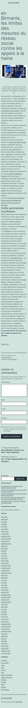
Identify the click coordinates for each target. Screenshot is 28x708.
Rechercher (4, 475)
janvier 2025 (5, 563)
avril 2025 (4, 556)
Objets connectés (6, 677)
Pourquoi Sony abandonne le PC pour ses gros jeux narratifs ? (13, 490)
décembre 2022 (6, 624)
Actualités (4, 660)
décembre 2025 (6, 536)
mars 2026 (4, 529)
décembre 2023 (6, 595)
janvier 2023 (5, 621)
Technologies (5, 689)
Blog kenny (14, 3)
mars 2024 (4, 587)
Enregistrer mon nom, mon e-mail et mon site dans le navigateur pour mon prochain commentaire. (15, 429)
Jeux (2, 672)
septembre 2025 (6, 543)
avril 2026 (4, 526)
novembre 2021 (6, 653)
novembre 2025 (6, 539)
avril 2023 (4, 614)
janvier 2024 (5, 592)
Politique (14, 359)
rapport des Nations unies (17, 142)
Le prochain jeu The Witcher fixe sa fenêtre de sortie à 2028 (11, 487)
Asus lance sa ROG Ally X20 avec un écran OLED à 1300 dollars (14, 494)
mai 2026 (4, 524)
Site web (4, 418)
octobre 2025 (5, 541)
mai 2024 (4, 582)
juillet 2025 (4, 548)
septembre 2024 (6, 573)
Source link (5, 344)
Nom (3, 400)
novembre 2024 (6, 568)
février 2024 (5, 590)
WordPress (19, 702)
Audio (3, 665)
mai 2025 (4, 553)
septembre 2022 (6, 631)
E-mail (3, 409)
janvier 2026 (5, 534)
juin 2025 (4, 551)
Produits (3, 682)
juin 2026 (4, 522)
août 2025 (4, 546)
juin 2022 (4, 638)
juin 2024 (4, 580)
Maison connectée (6, 675)
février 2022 (5, 646)
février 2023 (5, 619)
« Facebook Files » (16, 258)
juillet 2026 (4, 519)
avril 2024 (4, 585)
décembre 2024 (6, 565)
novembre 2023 (6, 597)
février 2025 (5, 561)
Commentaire (5, 382)
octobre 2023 (5, 599)
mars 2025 (4, 558)
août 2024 (4, 575)
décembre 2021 (5, 651)
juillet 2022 (4, 636)
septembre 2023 (6, 602)
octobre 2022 (5, 629)
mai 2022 (4, 641)
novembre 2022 (6, 626)
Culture (3, 670)
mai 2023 (4, 612)
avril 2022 (4, 643)
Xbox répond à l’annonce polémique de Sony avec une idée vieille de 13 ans (13, 498)
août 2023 (4, 604)
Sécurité (3, 687)
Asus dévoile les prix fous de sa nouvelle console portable (13, 502)
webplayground (7, 357)
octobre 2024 (5, 570)
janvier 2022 (5, 648)
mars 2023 (4, 617)
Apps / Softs (5, 663)
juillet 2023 (4, 607)
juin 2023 (4, 609)
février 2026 (5, 531)
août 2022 (4, 634)
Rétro (2, 684)
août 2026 (4, 517)
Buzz (2, 667)
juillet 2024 (4, 578)
